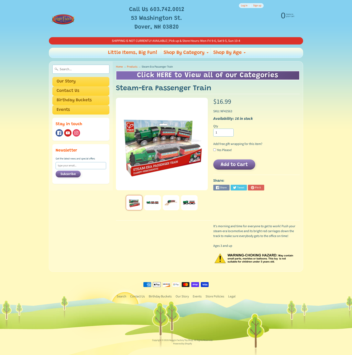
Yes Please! (224, 150)
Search (121, 296)
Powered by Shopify (182, 343)
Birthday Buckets (74, 100)
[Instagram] (76, 133)
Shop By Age (230, 54)
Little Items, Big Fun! (132, 52)
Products (132, 67)
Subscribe (68, 174)
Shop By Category (187, 54)
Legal (231, 296)
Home (119, 67)
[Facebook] (59, 133)
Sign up (257, 5)
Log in (244, 5)
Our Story (66, 81)
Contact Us (68, 91)
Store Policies (215, 296)
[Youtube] (68, 133)
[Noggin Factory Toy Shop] (63, 18)
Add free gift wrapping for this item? (237, 144)
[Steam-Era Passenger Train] (134, 202)
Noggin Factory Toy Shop (181, 340)
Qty (215, 126)
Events (63, 110)
